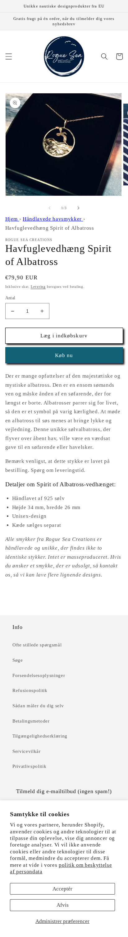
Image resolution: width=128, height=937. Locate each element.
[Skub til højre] (78, 208)
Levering (38, 286)
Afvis (63, 905)
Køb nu (64, 355)
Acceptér (62, 889)
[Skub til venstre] (50, 208)
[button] (8, 56)
